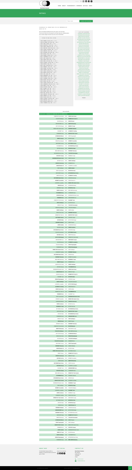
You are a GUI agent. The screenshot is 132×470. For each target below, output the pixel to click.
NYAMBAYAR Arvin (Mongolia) (84, 75)
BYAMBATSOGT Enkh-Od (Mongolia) (84, 55)
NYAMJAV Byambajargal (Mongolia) (84, 76)
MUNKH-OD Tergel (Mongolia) (84, 72)
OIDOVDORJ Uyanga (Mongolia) (84, 79)
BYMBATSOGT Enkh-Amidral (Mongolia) (83, 56)
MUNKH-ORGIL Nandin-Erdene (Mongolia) (84, 73)
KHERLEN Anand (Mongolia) (83, 68)
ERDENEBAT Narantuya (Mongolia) (84, 63)
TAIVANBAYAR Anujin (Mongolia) (83, 88)
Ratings (85, 5)
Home (59, 5)
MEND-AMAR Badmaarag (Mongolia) (84, 71)
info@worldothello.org (81, 460)
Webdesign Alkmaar (43, 468)
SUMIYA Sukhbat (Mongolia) (84, 85)
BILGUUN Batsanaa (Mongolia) (84, 52)
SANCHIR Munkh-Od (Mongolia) (83, 82)
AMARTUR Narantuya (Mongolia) (83, 36)
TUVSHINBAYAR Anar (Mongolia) (83, 92)
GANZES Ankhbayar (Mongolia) (84, 66)
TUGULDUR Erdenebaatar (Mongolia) (84, 89)
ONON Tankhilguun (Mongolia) (84, 81)
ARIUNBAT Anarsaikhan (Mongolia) (84, 37)
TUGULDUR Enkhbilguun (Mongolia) (84, 91)
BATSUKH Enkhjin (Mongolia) (84, 43)
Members (79, 5)
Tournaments (71, 5)
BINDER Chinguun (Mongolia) (84, 53)
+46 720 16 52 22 (80, 459)
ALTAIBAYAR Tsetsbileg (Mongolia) (84, 33)
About (64, 5)
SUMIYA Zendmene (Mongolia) (84, 86)
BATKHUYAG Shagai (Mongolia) (84, 40)
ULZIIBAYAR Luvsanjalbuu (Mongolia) (84, 94)
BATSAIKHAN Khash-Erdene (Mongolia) (83, 42)
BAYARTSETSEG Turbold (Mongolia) (84, 50)
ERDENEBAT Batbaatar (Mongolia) (84, 65)
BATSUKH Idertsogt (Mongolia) (84, 45)
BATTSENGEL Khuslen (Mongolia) (83, 49)
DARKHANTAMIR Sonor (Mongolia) (84, 58)
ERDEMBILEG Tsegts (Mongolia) (83, 60)
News (90, 5)
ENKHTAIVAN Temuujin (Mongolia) (84, 59)
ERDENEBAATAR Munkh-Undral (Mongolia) (84, 62)
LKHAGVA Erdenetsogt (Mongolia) (84, 69)
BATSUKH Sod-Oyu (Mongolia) (84, 46)
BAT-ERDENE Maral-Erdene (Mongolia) (83, 39)
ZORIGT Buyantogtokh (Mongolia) (84, 95)
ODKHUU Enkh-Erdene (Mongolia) (83, 78)
